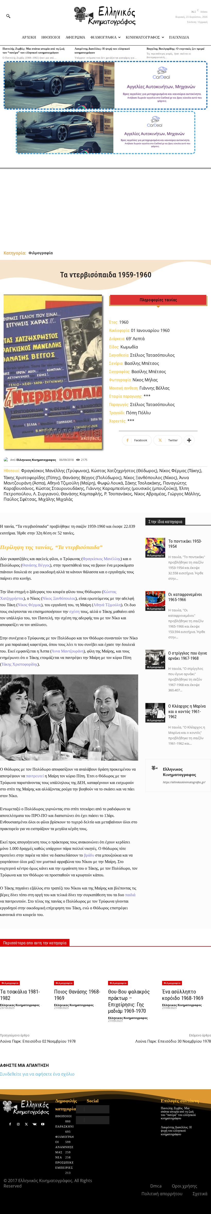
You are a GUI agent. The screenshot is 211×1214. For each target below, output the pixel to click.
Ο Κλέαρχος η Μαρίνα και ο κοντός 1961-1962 (187, 711)
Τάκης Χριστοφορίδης (19, 664)
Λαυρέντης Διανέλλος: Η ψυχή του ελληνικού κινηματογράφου (176, 1130)
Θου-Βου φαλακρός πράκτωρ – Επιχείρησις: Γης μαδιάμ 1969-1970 (129, 1001)
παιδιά (130, 895)
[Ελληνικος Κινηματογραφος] (7, 459)
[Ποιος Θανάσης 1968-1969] (78, 969)
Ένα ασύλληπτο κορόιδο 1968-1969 (182, 995)
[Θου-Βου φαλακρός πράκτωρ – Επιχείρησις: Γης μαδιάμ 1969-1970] (132, 969)
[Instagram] (18, 1124)
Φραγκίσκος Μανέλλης (102, 559)
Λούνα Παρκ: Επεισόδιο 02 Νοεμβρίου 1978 (38, 1041)
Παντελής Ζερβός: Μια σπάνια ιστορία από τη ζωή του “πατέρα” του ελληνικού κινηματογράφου (178, 1113)
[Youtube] (43, 1124)
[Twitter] (26, 1124)
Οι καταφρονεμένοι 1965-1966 (185, 597)
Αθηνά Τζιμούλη (107, 605)
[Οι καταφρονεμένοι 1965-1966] (155, 601)
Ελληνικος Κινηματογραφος (36, 460)
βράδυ (89, 855)
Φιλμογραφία (41, 252)
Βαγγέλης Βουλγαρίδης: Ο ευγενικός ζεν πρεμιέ (176, 48)
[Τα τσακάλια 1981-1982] (24, 969)
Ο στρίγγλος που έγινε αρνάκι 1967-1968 (187, 655)
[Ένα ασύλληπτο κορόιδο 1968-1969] (186, 969)
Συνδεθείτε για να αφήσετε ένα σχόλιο (37, 1074)
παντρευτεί (35, 776)
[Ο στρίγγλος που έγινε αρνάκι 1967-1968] (155, 659)
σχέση (74, 611)
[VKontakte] (34, 1124)
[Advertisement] (105, 207)
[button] (8, 16)
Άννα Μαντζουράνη (67, 651)
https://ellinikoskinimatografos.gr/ (184, 782)
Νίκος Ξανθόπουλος (58, 598)
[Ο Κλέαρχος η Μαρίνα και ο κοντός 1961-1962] (155, 713)
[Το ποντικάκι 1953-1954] (155, 547)
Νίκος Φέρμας (29, 605)
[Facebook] (10, 1124)
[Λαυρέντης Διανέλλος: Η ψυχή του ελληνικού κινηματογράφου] (203, 1129)
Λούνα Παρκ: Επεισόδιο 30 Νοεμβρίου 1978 (173, 1041)
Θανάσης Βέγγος (36, 565)
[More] (189, 440)
